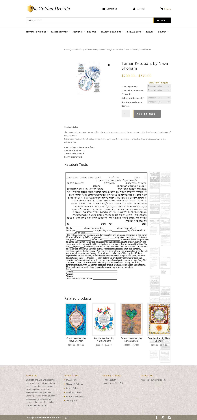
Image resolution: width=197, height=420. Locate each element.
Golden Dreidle (44, 417)
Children (162, 32)
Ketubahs (89, 49)
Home (66, 49)
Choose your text (130, 86)
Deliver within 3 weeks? (133, 98)
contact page (160, 380)
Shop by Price (99, 49)
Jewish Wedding (77, 49)
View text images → (160, 82)
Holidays (91, 32)
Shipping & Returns (74, 384)
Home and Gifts (133, 32)
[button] (109, 65)
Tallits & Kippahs (59, 32)
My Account (71, 380)
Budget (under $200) (115, 49)
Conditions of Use (74, 392)
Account (140, 8)
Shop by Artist (72, 400)
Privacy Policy (72, 388)
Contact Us (112, 8)
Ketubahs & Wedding (36, 32)
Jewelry (149, 32)
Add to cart (146, 114)
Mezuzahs (77, 32)
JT (68, 417)
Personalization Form (75, 396)
